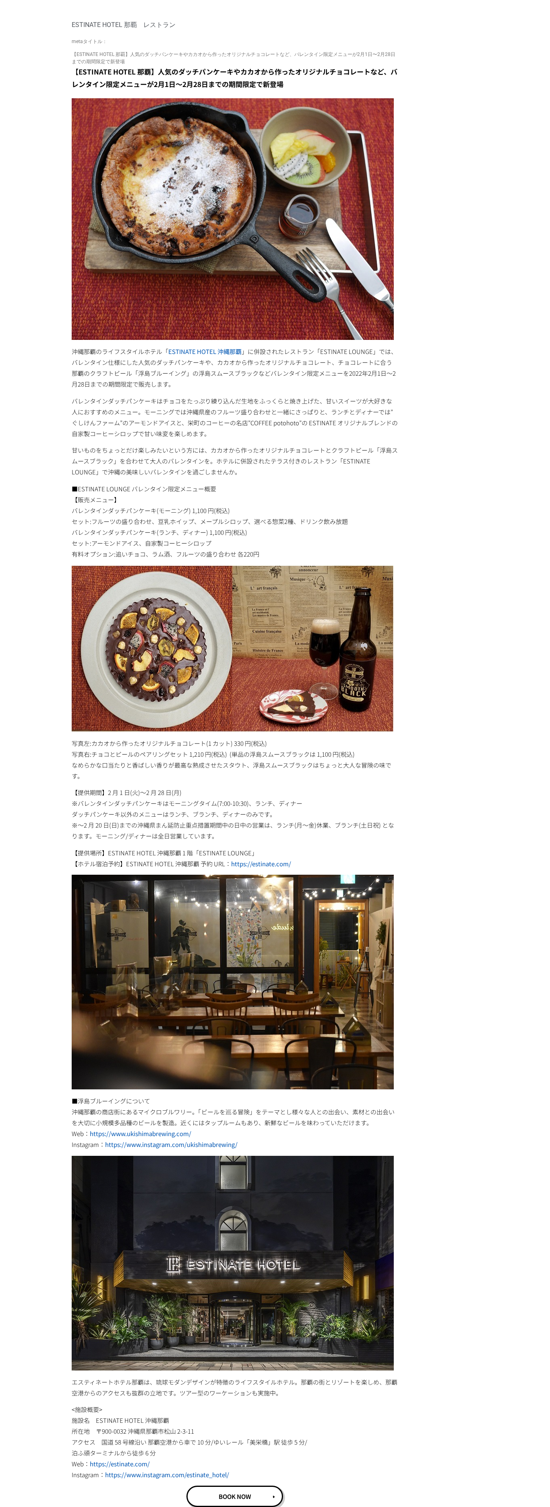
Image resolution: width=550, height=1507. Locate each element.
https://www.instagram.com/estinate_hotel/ (167, 1474)
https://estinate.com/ (261, 863)
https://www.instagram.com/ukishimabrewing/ (171, 1144)
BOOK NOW (235, 1496)
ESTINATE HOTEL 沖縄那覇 (205, 351)
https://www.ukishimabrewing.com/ (140, 1133)
